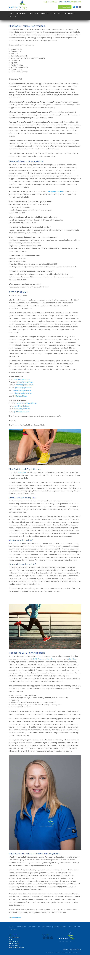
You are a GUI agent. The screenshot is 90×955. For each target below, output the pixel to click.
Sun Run (72, 659)
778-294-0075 (76, 2)
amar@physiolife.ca (22, 379)
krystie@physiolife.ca (23, 393)
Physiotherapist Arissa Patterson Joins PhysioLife (34, 853)
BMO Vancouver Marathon (43, 659)
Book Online (65, 7)
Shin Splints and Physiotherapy (25, 469)
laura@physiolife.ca (22, 409)
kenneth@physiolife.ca (22, 390)
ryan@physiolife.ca (21, 411)
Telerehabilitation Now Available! (26, 161)
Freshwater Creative (60, 952)
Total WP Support (77, 952)
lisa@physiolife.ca (20, 396)
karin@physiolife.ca (21, 406)
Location (11, 17)
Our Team (53, 13)
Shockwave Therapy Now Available (27, 25)
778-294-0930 (16, 945)
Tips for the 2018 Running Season (27, 652)
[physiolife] (18, 5)
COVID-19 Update (18, 292)
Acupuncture (44, 13)
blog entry (21, 472)
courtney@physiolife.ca (26, 403)
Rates (59, 13)
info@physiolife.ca (50, 2)
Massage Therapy (33, 13)
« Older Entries (15, 917)
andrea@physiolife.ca (24, 382)
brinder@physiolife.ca (24, 385)
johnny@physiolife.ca (23, 387)
